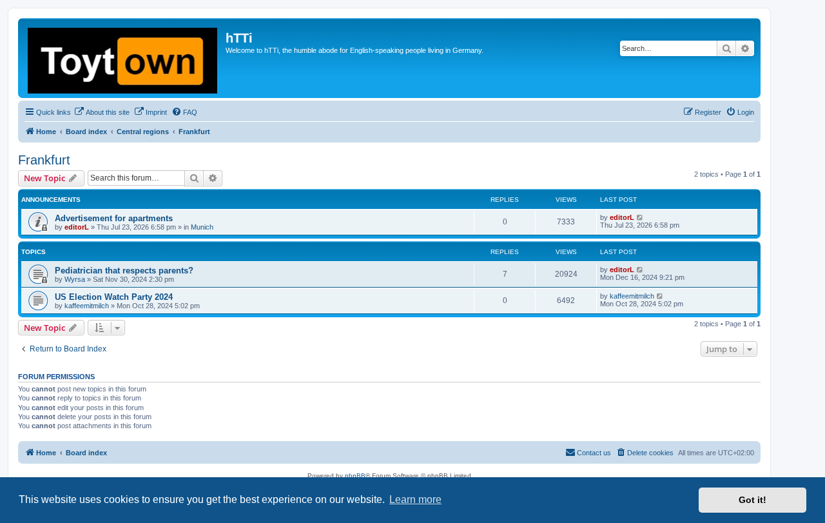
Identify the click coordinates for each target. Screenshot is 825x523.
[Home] (123, 58)
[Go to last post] (640, 217)
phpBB (355, 475)
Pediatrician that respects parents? (124, 270)
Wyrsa (74, 279)
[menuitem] (102, 112)
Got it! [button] (752, 500)
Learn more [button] (415, 499)
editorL (76, 227)
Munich (202, 227)
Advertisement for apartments (114, 218)
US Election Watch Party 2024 (114, 297)
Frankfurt (44, 160)
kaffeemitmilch (86, 306)
